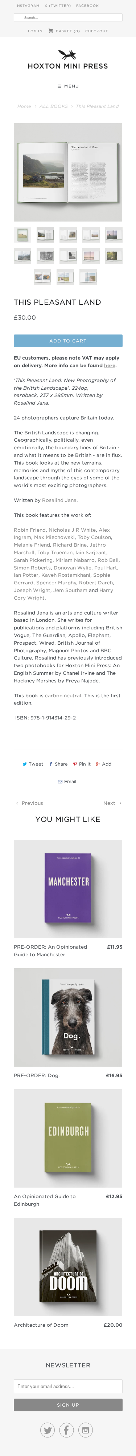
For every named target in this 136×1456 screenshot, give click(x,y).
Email (70, 781)
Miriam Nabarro (75, 560)
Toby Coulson (94, 537)
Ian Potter (26, 575)
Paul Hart (105, 568)
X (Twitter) (58, 6)
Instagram (28, 6)
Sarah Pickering (33, 560)
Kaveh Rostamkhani (65, 575)
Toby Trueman (55, 552)
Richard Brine (70, 545)
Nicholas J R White (72, 530)
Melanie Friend (32, 545)
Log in (35, 31)
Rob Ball (108, 560)
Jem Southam (70, 590)
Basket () (67, 31)
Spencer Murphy (56, 582)
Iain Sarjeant (90, 552)
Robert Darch (96, 582)
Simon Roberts (32, 568)
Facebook (87, 6)
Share (61, 764)
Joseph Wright (32, 590)
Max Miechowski (54, 537)
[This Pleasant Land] (68, 172)
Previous (31, 803)
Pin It (85, 764)
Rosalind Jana (59, 500)
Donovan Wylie (72, 568)
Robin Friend (30, 530)
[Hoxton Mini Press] (68, 61)
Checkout (96, 31)
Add (106, 764)
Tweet (36, 764)
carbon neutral (63, 695)
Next (110, 803)
